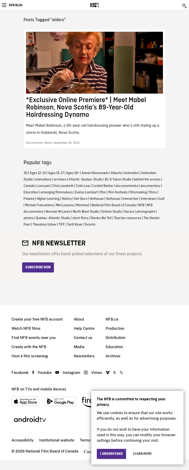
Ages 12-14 (38, 173)
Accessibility (23, 440)
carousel (43, 186)
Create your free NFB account (37, 319)
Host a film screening (30, 356)
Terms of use (91, 440)
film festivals (117, 192)
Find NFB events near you (34, 337)
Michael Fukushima (39, 205)
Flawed (29, 199)
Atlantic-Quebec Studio (85, 179)
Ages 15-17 (56, 173)
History (67, 199)
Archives (113, 356)
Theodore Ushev (44, 224)
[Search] (184, 6)
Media (79, 347)
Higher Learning (48, 199)
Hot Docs (80, 199)
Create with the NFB (29, 347)
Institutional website (56, 440)
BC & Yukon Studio (118, 179)
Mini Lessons (65, 205)
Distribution (115, 337)
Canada (29, 186)
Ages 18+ (72, 173)
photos (29, 218)
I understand (111, 454)
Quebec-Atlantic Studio (53, 218)
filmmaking (138, 192)
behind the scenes (147, 179)
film (103, 192)
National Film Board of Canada (114, 205)
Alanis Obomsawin (95, 173)
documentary (150, 186)
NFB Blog (15, 5)
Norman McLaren (58, 211)
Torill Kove (74, 224)
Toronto (89, 224)
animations (43, 179)
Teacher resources (127, 218)
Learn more (142, 454)
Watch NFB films (26, 328)
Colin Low (83, 186)
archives (60, 179)
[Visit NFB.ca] (102, 5)
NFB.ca (112, 319)
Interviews (148, 199)
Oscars (129, 211)
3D (25, 173)
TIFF (62, 224)
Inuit (161, 199)
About (79, 319)
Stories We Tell (101, 218)
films (153, 192)
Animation (131, 173)
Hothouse (97, 199)
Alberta (116, 173)
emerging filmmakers (57, 192)
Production (115, 328)
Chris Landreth (63, 186)
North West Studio (86, 211)
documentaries (127, 186)
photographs (145, 211)
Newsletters (84, 356)
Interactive (130, 199)
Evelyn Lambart (86, 192)
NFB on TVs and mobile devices (39, 389)
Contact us (83, 337)
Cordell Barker (102, 186)
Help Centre (84, 328)
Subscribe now (38, 267)
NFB (141, 205)
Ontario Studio (111, 211)
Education (31, 192)
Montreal (82, 205)
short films (80, 218)
